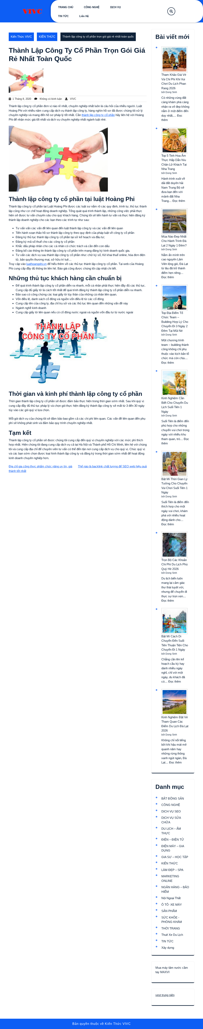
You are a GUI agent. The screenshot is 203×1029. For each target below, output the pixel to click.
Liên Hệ (84, 16)
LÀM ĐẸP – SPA (172, 870)
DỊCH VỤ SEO (171, 811)
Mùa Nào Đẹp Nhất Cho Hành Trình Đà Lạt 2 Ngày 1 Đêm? (174, 241)
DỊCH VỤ (115, 7)
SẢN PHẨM (169, 911)
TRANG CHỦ (65, 7)
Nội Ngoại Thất (171, 898)
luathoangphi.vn (36, 264)
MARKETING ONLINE (170, 878)
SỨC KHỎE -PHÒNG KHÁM (171, 920)
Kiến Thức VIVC (21, 36)
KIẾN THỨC (47, 36)
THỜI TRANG (170, 928)
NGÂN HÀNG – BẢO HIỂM (175, 889)
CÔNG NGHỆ (92, 7)
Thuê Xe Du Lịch (172, 934)
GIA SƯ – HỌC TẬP (174, 857)
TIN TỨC (63, 16)
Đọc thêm (178, 200)
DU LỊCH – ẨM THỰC (171, 831)
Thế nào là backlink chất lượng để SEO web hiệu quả (112, 466)
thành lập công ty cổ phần (98, 115)
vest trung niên (164, 995)
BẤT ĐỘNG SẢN (172, 798)
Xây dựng (167, 947)
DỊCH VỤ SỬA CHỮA (171, 820)
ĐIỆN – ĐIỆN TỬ (172, 839)
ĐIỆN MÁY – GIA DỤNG (172, 848)
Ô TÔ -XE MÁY (171, 904)
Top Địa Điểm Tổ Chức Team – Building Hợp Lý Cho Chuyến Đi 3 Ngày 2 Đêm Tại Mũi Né (174, 321)
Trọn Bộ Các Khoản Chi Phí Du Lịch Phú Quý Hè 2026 (174, 564)
